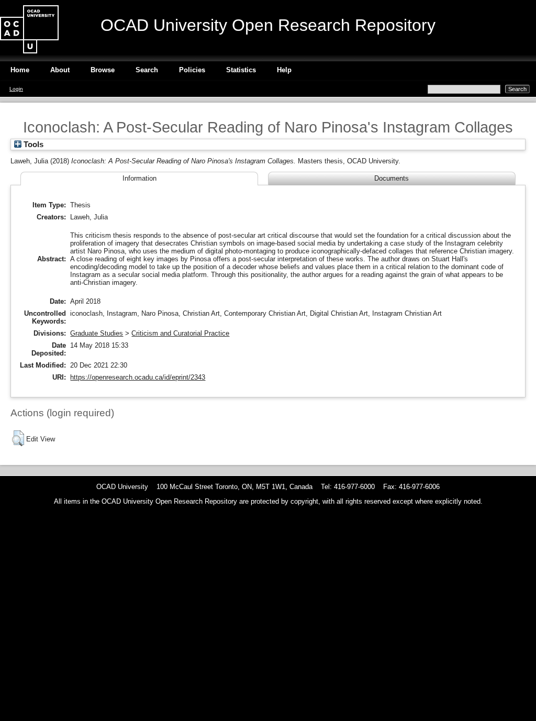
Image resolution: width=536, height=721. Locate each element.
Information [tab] (139, 178)
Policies (192, 70)
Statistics (241, 70)
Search (147, 70)
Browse (103, 70)
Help (284, 70)
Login (16, 89)
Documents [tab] (391, 178)
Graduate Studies (96, 333)
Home (19, 70)
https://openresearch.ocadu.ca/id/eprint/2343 (137, 377)
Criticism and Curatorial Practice (180, 333)
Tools (32, 144)
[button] (18, 438)
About (60, 70)
